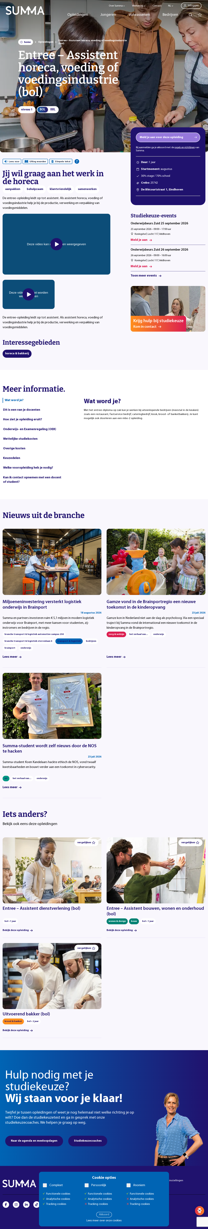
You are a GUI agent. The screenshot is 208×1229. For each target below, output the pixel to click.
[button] (86, 842)
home (27, 42)
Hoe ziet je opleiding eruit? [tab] (22, 419)
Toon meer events (144, 275)
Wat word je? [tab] (14, 400)
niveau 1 (26, 109)
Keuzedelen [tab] (11, 458)
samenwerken (87, 189)
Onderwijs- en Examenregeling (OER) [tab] (29, 429)
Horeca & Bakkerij (17, 353)
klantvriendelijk (60, 189)
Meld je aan (139, 240)
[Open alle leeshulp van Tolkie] (77, 161)
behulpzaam (35, 189)
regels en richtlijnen (185, 147)
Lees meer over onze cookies (104, 1220)
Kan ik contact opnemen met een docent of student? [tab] (32, 480)
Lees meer (10, 657)
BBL (53, 109)
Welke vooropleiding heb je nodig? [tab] (28, 467)
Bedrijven (170, 15)
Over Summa (116, 6)
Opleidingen (77, 15)
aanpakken (12, 189)
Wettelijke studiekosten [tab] (20, 439)
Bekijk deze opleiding (16, 930)
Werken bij (137, 6)
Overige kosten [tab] (14, 448)
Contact (157, 6)
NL (169, 6)
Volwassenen (139, 15)
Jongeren (108, 15)
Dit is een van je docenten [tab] (21, 410)
